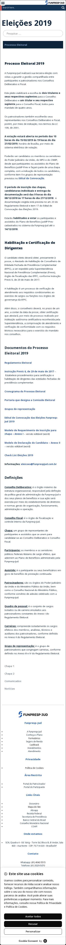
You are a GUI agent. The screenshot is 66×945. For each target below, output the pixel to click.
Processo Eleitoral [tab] (16, 44)
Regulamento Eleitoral (18, 362)
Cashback (34, 744)
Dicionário (34, 803)
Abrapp (34, 810)
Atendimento (34, 751)
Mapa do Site (34, 806)
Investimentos (34, 748)
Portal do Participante (34, 787)
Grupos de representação (20, 409)
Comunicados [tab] (13, 681)
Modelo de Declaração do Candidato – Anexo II (32, 442)
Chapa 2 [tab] (9, 673)
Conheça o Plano (34, 734)
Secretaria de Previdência (34, 816)
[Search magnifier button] (63, 8)
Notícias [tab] (10, 688)
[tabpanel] (33, 355)
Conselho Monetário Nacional (34, 823)
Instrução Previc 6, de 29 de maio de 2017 (29, 371)
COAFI (34, 826)
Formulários (34, 738)
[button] (3, 3)
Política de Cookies (34, 768)
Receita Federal (34, 813)
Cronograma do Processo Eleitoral (25, 391)
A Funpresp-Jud (34, 731)
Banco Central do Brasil (34, 820)
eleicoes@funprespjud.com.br (39, 464)
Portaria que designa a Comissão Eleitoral (30, 400)
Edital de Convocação (31, 178)
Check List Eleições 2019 (19, 455)
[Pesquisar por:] (33, 33)
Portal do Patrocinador (34, 783)
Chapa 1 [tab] (9, 666)
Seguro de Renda (34, 741)
